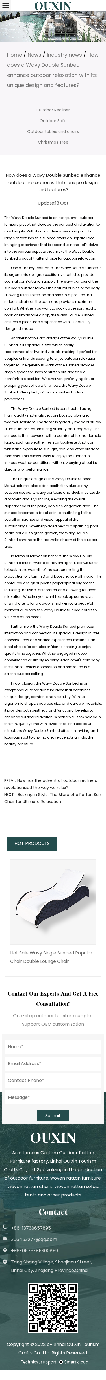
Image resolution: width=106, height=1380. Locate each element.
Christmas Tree (53, 142)
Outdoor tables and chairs (53, 131)
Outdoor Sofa (53, 121)
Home (14, 54)
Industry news (64, 54)
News (34, 54)
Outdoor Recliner (53, 110)
